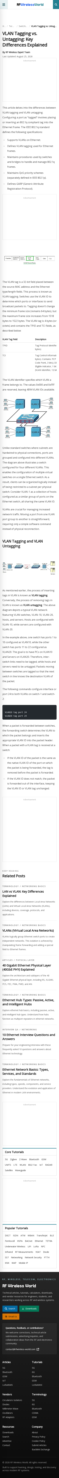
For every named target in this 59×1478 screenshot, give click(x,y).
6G (33, 1372)
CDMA (35, 1412)
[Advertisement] (29, 81)
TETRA (49, 1241)
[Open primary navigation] (4, 4)
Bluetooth (34, 1159)
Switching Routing (23, 26)
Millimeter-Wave (10, 1408)
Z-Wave (23, 1159)
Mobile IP (23, 1262)
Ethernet (39, 1241)
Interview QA (10, 1029)
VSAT (38, 1251)
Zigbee (13, 1159)
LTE (15, 1164)
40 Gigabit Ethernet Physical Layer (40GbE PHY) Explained (26, 967)
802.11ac (32, 1164)
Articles (7, 960)
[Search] (56, 4)
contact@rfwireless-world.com (20, 1349)
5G (6, 1159)
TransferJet (42, 1235)
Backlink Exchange (41, 1449)
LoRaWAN (7, 1384)
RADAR (48, 1164)
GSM (43, 1159)
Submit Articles (39, 1445)
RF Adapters (8, 1417)
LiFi (29, 1246)
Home (4, 26)
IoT (41, 1164)
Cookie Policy (38, 1440)
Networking (29, 1029)
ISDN (15, 1235)
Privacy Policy (38, 1436)
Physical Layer (25, 960)
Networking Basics (34, 886)
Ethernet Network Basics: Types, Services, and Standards (25, 1071)
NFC (43, 1246)
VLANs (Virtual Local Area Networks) (28, 930)
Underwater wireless (15, 1246)
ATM (23, 1235)
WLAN (23, 1164)
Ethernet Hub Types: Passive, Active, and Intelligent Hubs (28, 1002)
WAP (14, 1262)
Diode (46, 1251)
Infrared (9, 1251)
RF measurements (24, 1251)
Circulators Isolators (12, 1400)
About (35, 1432)
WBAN (31, 1235)
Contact (6, 1445)
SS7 (7, 1257)
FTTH (46, 1257)
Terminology (12, 26)
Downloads (8, 1432)
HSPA (20, 1241)
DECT (8, 1235)
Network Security (33, 1257)
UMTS (8, 1164)
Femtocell (10, 1241)
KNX (7, 1262)
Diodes (5, 1404)
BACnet (28, 1241)
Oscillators (7, 1412)
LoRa (36, 1246)
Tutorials (37, 1362)
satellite (9, 1170)
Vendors (7, 1394)
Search (5, 1436)
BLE (52, 1235)
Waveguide (20, 1170)
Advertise (6, 1440)
